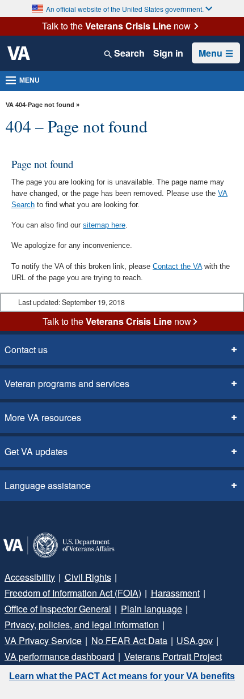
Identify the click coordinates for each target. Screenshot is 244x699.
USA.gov (194, 640)
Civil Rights (88, 577)
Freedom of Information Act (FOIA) (73, 592)
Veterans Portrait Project (173, 656)
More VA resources (43, 417)
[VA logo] (18, 53)
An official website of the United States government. (125, 9)
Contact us (26, 349)
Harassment (175, 592)
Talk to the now (116, 26)
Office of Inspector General (58, 608)
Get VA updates (36, 451)
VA (10, 104)
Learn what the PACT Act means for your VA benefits (122, 676)
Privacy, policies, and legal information (82, 624)
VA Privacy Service (43, 640)
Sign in (168, 53)
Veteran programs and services (67, 383)
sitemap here (104, 225)
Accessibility (30, 577)
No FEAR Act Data (129, 640)
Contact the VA (177, 266)
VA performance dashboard (60, 656)
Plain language (151, 608)
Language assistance (48, 485)
